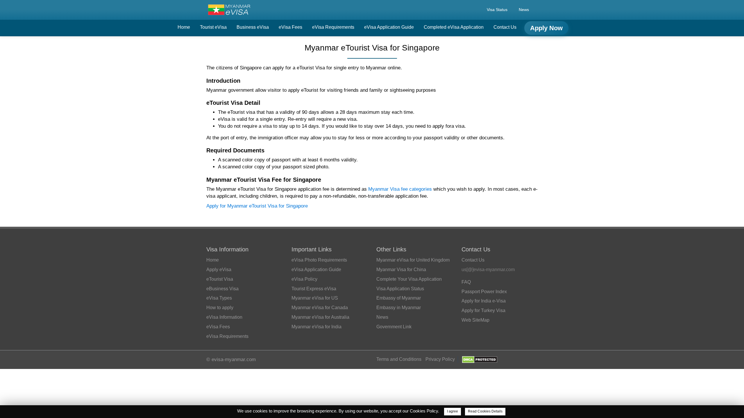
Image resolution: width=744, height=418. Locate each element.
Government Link (394, 326)
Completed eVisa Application (454, 27)
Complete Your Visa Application (409, 279)
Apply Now (546, 28)
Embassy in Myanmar (398, 307)
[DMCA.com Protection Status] (479, 359)
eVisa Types (219, 298)
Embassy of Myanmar (398, 298)
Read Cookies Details (485, 411)
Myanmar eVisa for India (316, 326)
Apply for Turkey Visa (483, 310)
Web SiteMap (475, 320)
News (524, 9)
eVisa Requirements (333, 27)
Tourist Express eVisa (313, 288)
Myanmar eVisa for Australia (320, 317)
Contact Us (504, 27)
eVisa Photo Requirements (319, 259)
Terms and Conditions (398, 359)
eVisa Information (224, 317)
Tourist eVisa (213, 27)
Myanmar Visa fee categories (400, 189)
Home (184, 27)
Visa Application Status (400, 288)
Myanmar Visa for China (401, 269)
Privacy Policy (440, 359)
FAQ (466, 282)
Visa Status (497, 9)
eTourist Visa (219, 279)
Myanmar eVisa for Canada (319, 307)
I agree (452, 411)
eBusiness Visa (222, 288)
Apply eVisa (218, 269)
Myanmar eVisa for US (314, 298)
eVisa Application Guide (389, 27)
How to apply (219, 307)
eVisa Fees (290, 27)
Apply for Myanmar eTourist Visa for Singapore (257, 206)
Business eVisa (253, 27)
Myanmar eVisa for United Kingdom (413, 259)
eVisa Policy (304, 279)
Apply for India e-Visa (484, 300)
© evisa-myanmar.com (231, 359)
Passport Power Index (484, 291)
